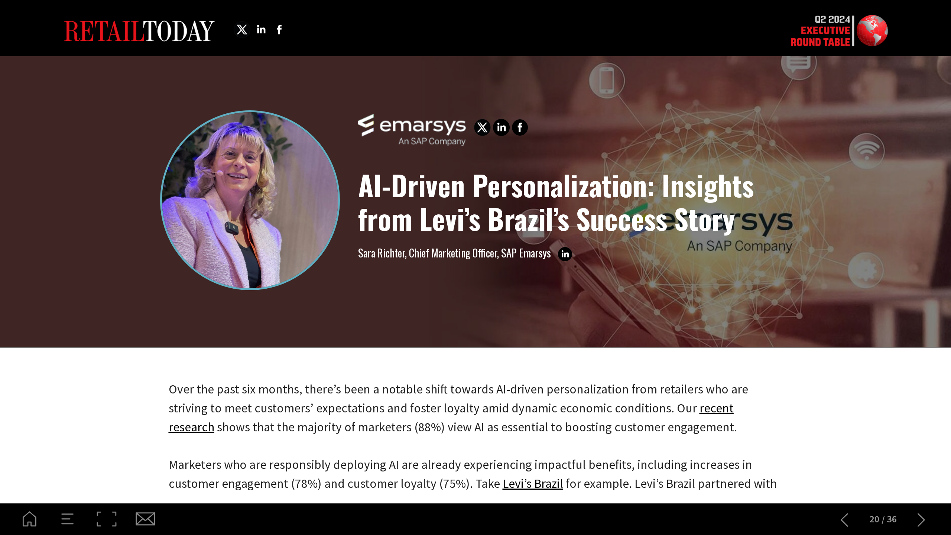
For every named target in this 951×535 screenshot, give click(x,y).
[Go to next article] (921, 519)
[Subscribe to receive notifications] (144, 519)
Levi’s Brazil (533, 483)
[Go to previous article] (844, 519)
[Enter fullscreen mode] (106, 519)
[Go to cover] (29, 519)
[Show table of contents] (68, 519)
